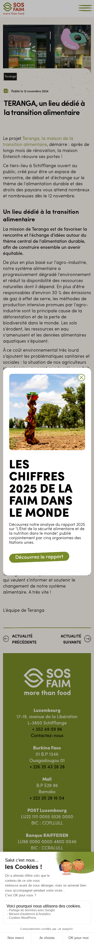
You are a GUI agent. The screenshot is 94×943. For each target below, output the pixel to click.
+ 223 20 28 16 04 (47, 798)
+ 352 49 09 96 (47, 729)
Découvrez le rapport (39, 557)
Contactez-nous (47, 736)
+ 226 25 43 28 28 (47, 767)
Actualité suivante (71, 639)
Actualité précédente (24, 639)
